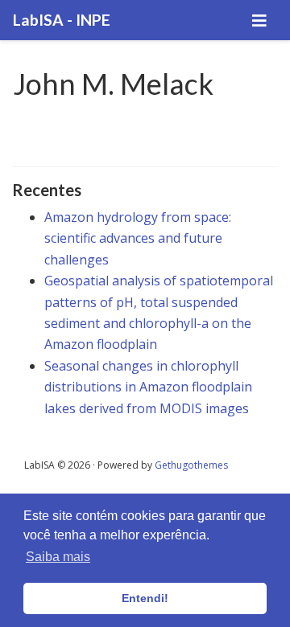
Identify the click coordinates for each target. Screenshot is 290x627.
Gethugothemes (191, 465)
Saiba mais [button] (58, 556)
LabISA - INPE (61, 19)
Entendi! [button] (145, 598)
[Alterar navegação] (259, 20)
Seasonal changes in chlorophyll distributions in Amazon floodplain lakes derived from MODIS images (148, 387)
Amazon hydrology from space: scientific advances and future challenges (137, 238)
